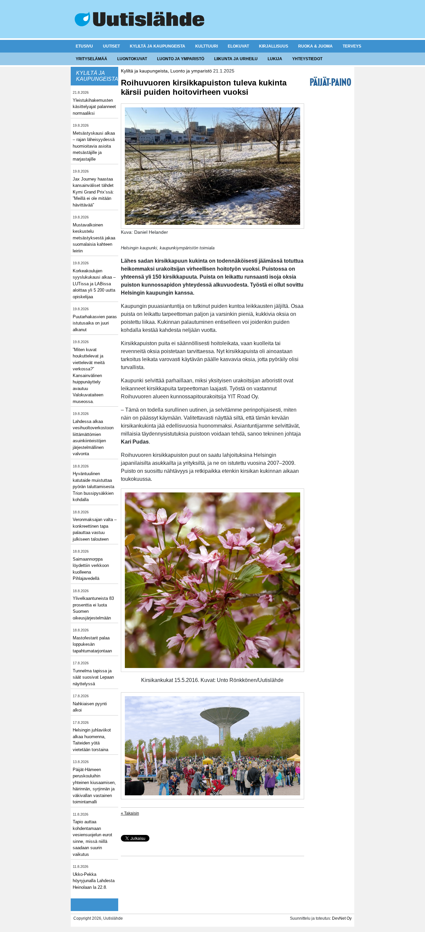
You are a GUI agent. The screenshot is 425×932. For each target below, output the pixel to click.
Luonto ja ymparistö (180, 59)
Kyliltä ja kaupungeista (157, 46)
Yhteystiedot (307, 59)
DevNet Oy (342, 918)
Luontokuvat (132, 59)
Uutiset (111, 46)
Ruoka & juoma (315, 46)
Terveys (352, 46)
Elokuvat (238, 46)
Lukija (275, 59)
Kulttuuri (206, 46)
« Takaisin (130, 813)
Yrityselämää (91, 59)
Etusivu (84, 46)
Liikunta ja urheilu (236, 59)
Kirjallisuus (273, 46)
